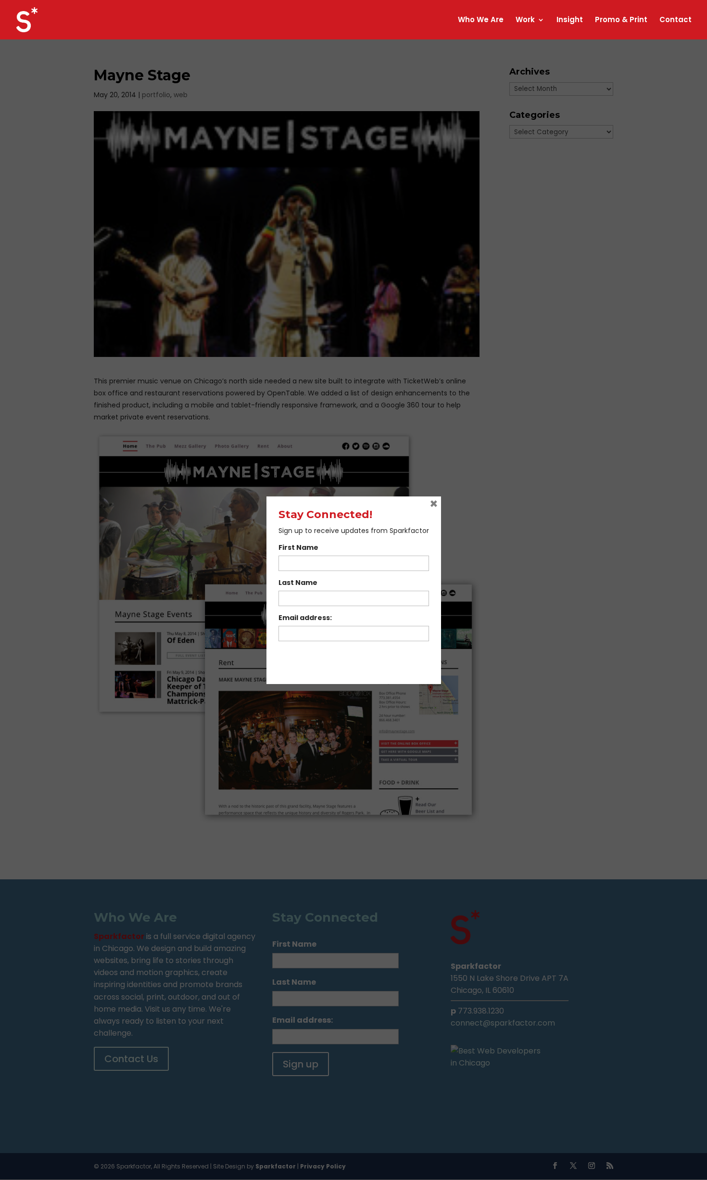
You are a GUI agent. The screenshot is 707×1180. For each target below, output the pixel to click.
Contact (675, 20)
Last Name (297, 582)
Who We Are (481, 20)
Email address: (305, 617)
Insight (569, 20)
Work (525, 20)
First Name (298, 547)
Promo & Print (621, 20)
